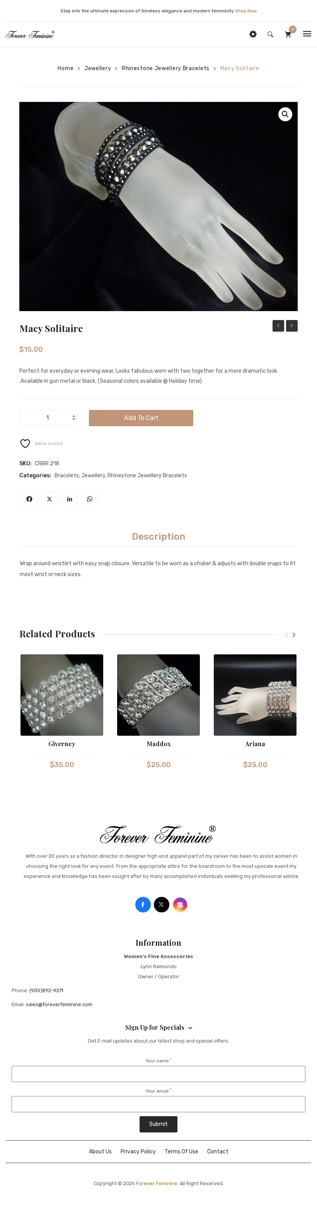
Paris (278, 326)
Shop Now (246, 11)
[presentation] (286, 635)
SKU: (25, 463)
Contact (217, 1151)
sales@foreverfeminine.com (59, 1004)
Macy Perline (292, 327)
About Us (100, 1151)
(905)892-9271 (46, 990)
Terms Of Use (181, 1151)
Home (65, 68)
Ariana (255, 744)
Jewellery (97, 68)
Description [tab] (158, 536)
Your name (159, 1061)
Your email (158, 1091)
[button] (285, 114)
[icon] (143, 904)
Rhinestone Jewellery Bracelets (166, 68)
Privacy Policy (138, 1151)
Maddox (159, 744)
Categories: (35, 475)
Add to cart (141, 418)
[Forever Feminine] (30, 34)
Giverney (61, 744)
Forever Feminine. (157, 1183)
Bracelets (67, 475)
